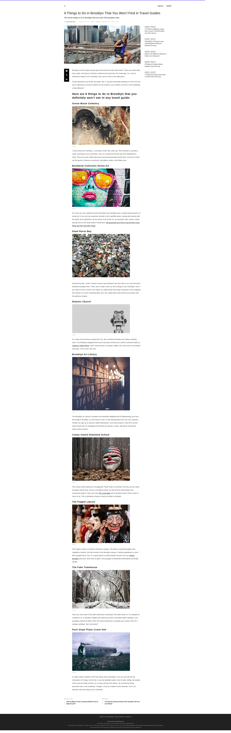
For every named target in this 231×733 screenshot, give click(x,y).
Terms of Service (119, 716)
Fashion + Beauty (150, 26)
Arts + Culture (96, 21)
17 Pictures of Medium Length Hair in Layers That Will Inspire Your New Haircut (155, 31)
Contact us (128, 716)
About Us (102, 716)
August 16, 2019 (84, 21)
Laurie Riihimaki (71, 21)
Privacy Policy (110, 716)
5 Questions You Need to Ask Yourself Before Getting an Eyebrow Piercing (154, 43)
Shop (168, 6)
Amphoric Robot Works (80, 346)
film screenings (104, 493)
